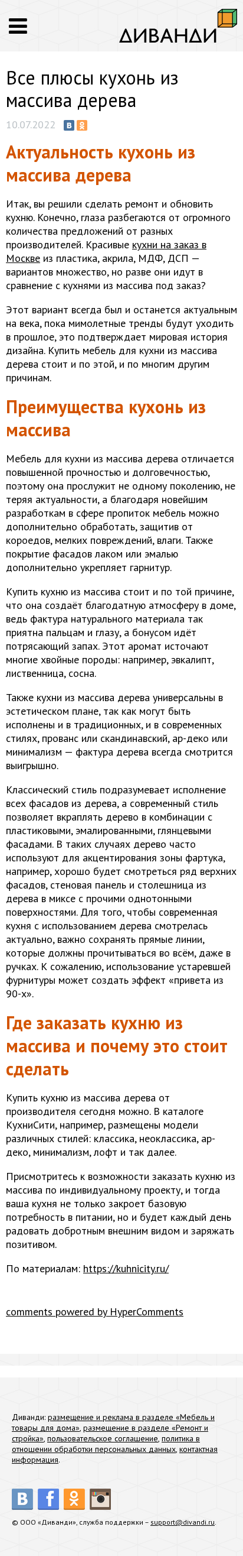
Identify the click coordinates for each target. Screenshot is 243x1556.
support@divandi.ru (182, 1522)
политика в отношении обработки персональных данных (106, 1443)
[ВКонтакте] (69, 125)
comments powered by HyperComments (94, 1311)
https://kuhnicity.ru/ (126, 1268)
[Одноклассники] (82, 125)
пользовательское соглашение (102, 1438)
